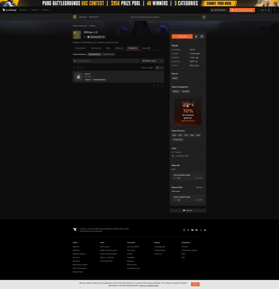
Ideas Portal (131, 250)
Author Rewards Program (108, 254)
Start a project (105, 247)
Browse (22, 10)
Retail (175, 78)
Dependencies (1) (94, 54)
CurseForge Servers (133, 268)
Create (34, 10)
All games (76, 247)
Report (189, 210)
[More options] (274, 10)
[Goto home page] (9, 10)
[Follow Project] (202, 36)
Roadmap (130, 261)
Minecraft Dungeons (80, 268)
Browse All (93, 17)
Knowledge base (159, 247)
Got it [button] (195, 284)
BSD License (194, 65)
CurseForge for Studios (189, 250)
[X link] (200, 230)
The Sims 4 (76, 257)
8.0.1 (180, 135)
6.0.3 (192, 135)
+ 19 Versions (178, 140)
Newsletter (130, 257)
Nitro (183, 257)
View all (198, 187)
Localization (180, 156)
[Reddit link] (205, 230)
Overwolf (185, 247)
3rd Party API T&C (106, 261)
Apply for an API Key (107, 257)
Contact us (158, 254)
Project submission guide (108, 250)
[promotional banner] (139, 3)
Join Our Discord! (133, 247)
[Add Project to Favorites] (196, 36)
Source (178, 152)
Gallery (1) (119, 48)
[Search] (204, 17)
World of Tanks (78, 272)
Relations (133, 48)
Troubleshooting (159, 250)
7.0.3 (186, 135)
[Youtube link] (192, 230)
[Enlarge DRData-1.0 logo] (77, 35)
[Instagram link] (184, 230)
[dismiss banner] (275, 3)
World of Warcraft (80, 26)
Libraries (185, 91)
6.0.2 (198, 135)
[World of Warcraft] (75, 17)
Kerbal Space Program (80, 265)
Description (80, 48)
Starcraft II (76, 261)
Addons (93, 26)
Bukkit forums (132, 265)
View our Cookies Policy (149, 285)
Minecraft (76, 250)
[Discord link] (196, 230)
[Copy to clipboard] (197, 61)
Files (108, 48)
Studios (44, 10)
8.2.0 (174, 135)
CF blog (129, 254)
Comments (96, 48)
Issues (145, 48)
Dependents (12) (108, 54)
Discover (83, 17)
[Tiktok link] (188, 230)
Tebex (183, 254)
